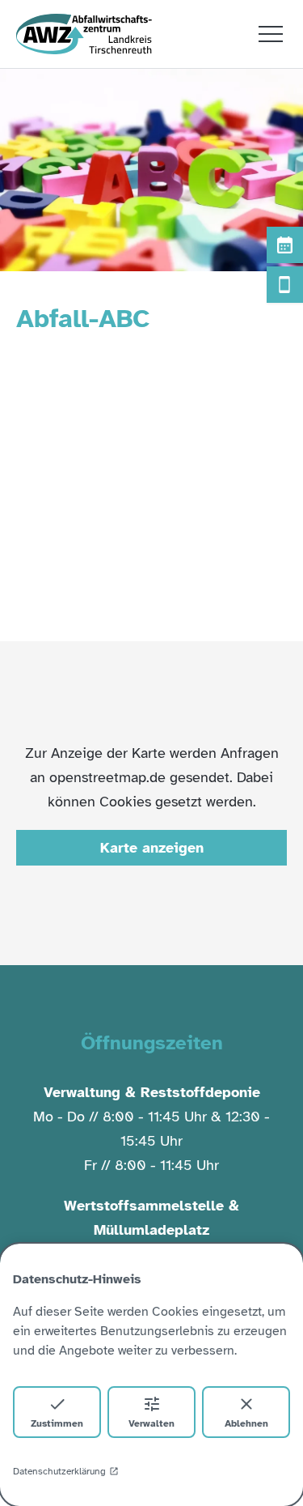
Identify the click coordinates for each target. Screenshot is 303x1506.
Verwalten (151, 1423)
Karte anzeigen (152, 848)
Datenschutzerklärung (59, 1471)
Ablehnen (246, 1423)
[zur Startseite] (84, 34)
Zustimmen (57, 1423)
